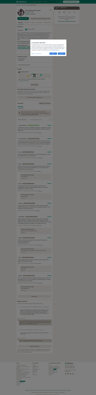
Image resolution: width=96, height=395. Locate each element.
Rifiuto (53, 53)
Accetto (61, 53)
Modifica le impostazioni (36, 53)
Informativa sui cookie (54, 50)
